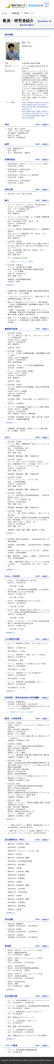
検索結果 (15, 13)
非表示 (44, 124)
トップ (4, 13)
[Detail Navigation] (46, 5)
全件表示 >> (10, 285)
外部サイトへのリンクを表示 (21, 261)
